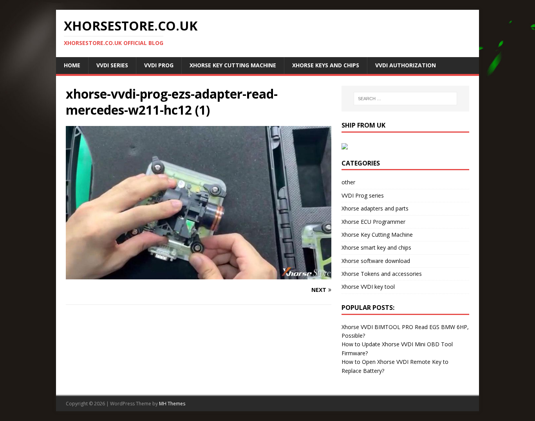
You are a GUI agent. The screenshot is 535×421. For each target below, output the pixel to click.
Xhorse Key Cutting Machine (233, 65)
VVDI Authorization (405, 65)
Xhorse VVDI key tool (368, 286)
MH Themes (172, 403)
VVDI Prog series (363, 195)
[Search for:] (405, 98)
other (348, 182)
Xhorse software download (376, 260)
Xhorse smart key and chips (376, 247)
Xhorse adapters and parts (375, 208)
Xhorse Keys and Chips (325, 65)
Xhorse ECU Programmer (373, 221)
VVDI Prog (159, 65)
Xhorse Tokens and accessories (382, 273)
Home (72, 65)
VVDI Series (112, 65)
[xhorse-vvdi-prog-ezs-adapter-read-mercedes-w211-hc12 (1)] (198, 274)
